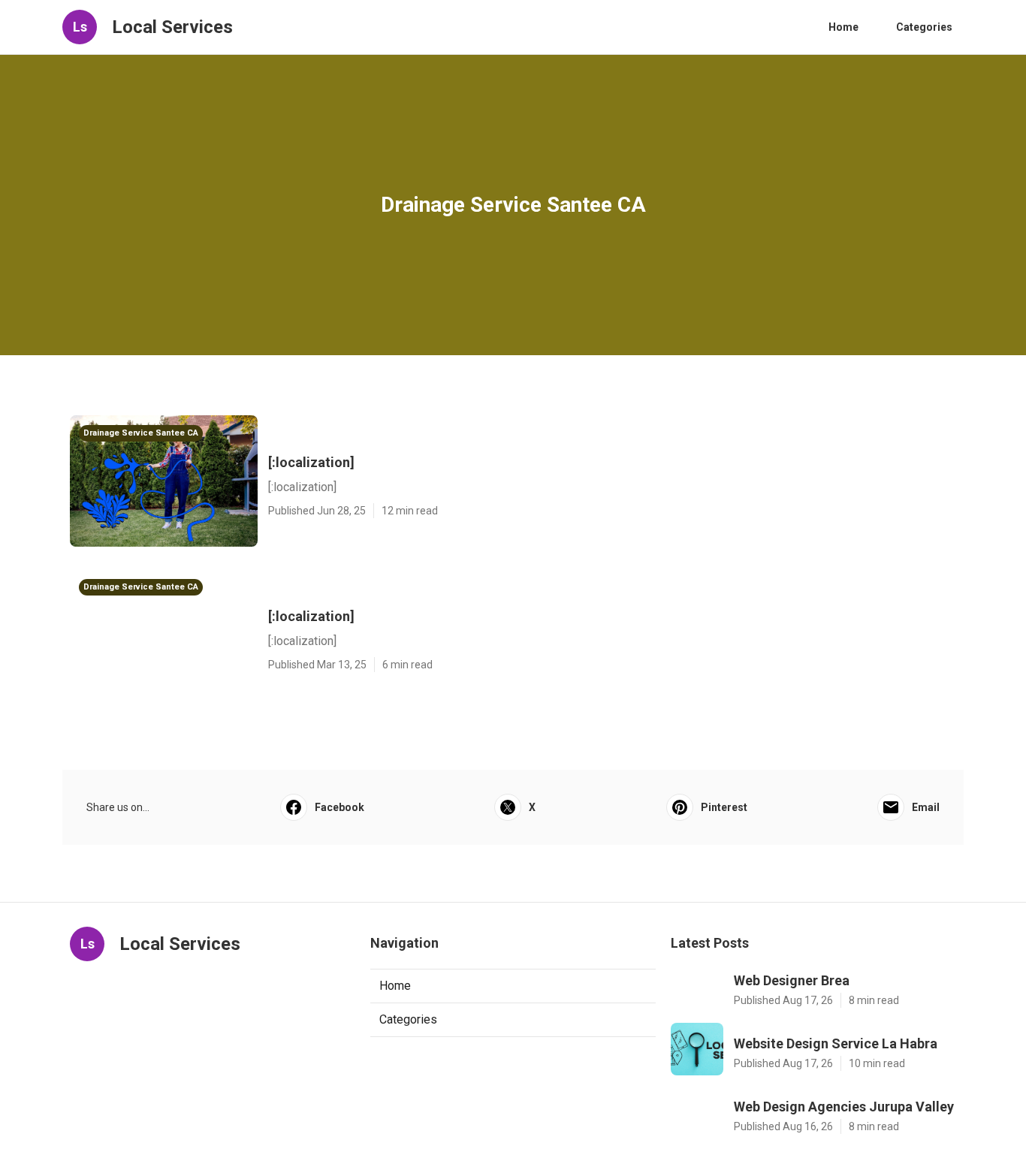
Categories (924, 27)
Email (926, 807)
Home (843, 27)
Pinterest (724, 807)
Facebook (339, 807)
